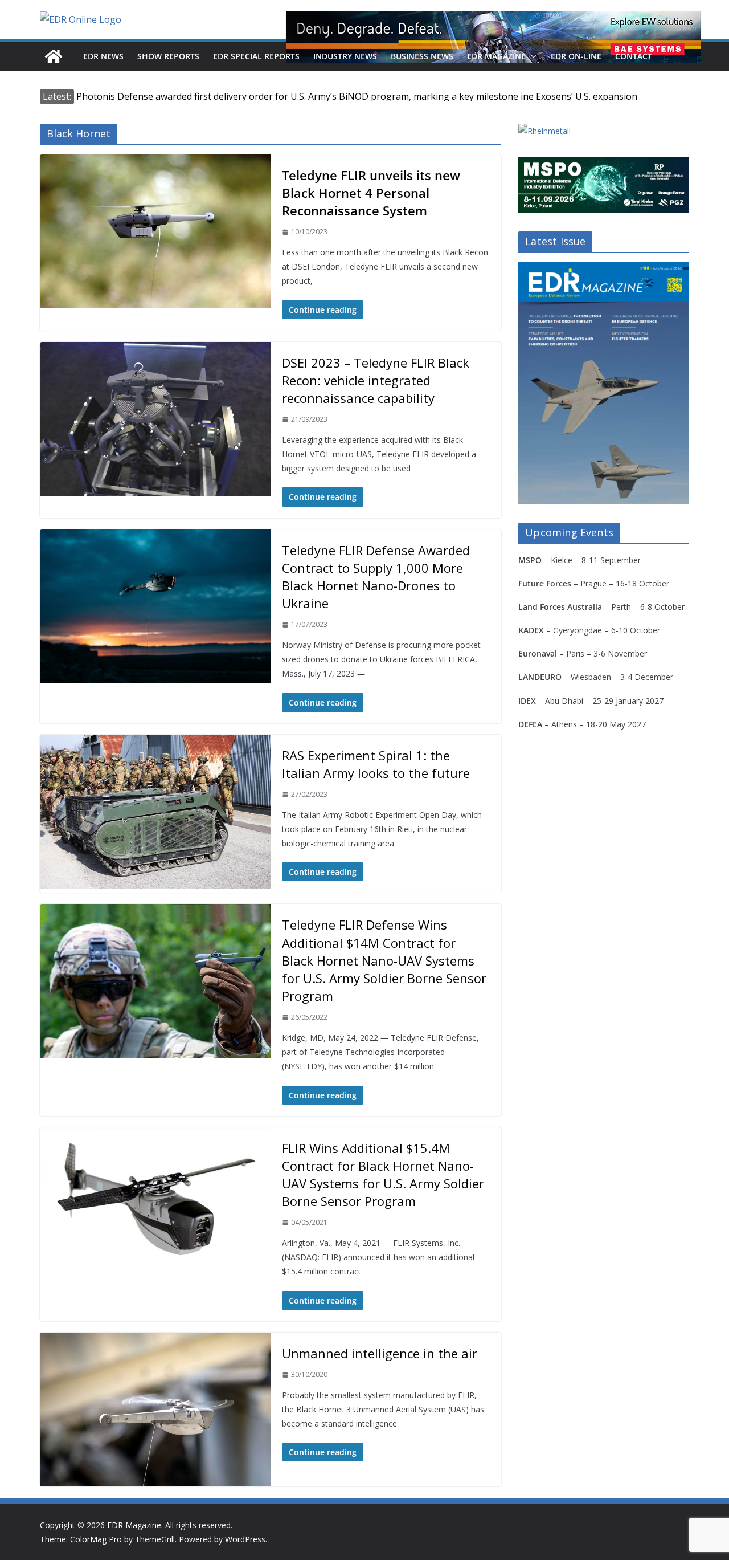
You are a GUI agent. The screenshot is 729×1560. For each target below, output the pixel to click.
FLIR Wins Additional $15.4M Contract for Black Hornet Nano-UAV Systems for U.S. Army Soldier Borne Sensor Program (383, 1174)
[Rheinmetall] (544, 130)
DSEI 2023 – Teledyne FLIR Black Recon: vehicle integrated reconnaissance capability (375, 380)
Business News (422, 56)
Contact (633, 56)
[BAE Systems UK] (493, 37)
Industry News (345, 56)
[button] (531, 56)
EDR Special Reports (256, 56)
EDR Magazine (496, 56)
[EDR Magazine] (53, 56)
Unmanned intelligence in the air (379, 1353)
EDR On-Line (576, 56)
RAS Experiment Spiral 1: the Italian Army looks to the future (376, 764)
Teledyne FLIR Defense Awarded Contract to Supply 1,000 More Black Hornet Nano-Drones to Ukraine (376, 576)
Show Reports (168, 56)
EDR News (103, 56)
